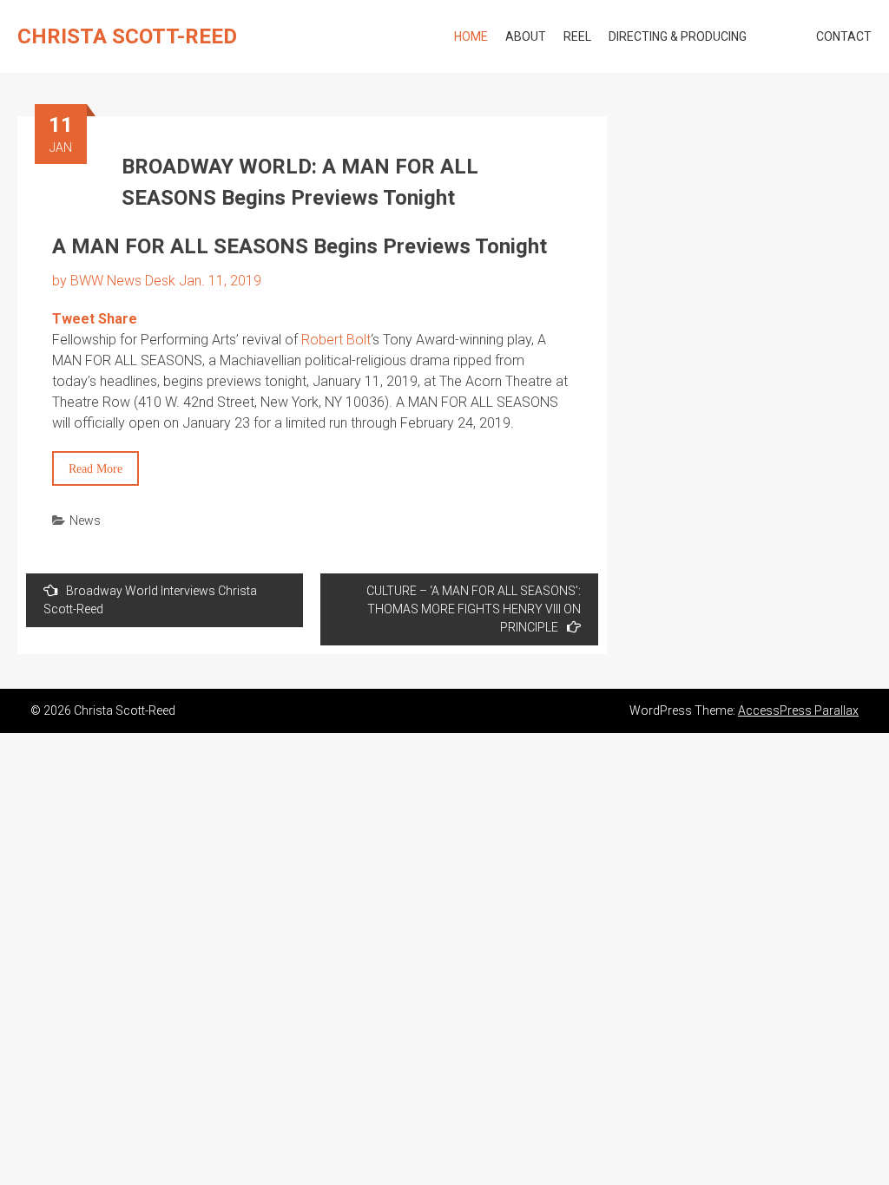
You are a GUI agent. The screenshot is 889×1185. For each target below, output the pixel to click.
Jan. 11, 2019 (222, 280)
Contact (844, 36)
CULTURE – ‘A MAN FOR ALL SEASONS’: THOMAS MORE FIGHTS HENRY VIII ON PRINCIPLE (473, 609)
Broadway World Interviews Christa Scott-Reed (150, 600)
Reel (577, 36)
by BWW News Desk (113, 280)
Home (471, 36)
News (85, 520)
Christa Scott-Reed (127, 36)
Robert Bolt (336, 339)
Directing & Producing (678, 36)
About (525, 36)
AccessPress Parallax (798, 710)
